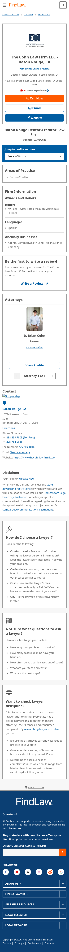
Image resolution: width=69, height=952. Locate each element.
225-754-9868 (14, 441)
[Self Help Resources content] (62, 904)
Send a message (20, 452)
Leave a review (34, 347)
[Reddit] (50, 872)
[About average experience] (47, 90)
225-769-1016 (26, 447)
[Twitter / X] (28, 872)
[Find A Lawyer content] (62, 894)
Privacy (19, 943)
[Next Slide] (52, 376)
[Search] (63, 5)
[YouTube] (17, 872)
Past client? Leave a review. (34, 68)
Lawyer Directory (10, 14)
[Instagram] (39, 872)
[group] (34, 343)
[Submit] (62, 852)
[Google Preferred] (61, 872)
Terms (6, 943)
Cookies (48, 943)
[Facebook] (6, 872)
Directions (8, 428)
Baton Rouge (44, 14)
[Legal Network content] (62, 925)
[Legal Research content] (62, 914)
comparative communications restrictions (27, 509)
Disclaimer (34, 943)
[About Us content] (62, 883)
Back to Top (36, 787)
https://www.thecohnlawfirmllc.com (35, 457)
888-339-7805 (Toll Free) (20, 437)
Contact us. (15, 828)
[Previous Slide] (17, 376)
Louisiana (28, 14)
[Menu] (4, 5)
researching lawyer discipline (41, 729)
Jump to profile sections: (20, 149)
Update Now (26, 478)
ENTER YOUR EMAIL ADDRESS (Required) (25, 845)
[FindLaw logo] (18, 5)
